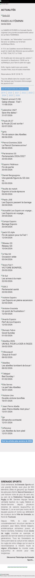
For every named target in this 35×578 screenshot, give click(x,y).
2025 (11, 95)
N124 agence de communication (28, 575)
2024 (4, 95)
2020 (10, 93)
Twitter (17, 459)
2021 (17, 93)
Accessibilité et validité (12, 575)
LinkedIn (23, 470)
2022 (23, 93)
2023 (30, 93)
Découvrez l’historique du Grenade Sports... (20, 558)
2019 (3, 93)
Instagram (29, 459)
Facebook (5, 459)
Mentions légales (3, 575)
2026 (17, 95)
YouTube (12, 470)
